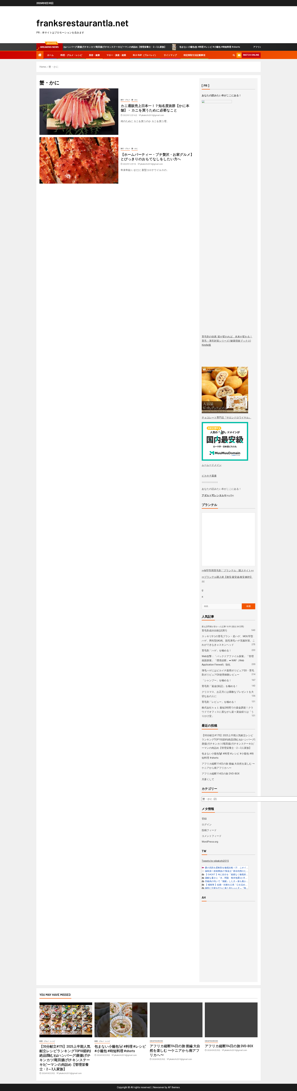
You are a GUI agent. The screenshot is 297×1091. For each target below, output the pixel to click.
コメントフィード (212, 836)
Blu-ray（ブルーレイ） (145, 55)
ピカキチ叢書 (209, 475)
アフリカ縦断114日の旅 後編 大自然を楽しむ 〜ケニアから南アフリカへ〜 (175, 1050)
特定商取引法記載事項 (194, 55)
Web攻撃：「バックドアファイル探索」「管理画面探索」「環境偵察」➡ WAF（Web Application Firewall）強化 (228, 660)
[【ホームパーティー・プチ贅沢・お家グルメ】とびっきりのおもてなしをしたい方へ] (78, 160)
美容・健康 (94, 55)
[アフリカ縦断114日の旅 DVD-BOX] (231, 1019)
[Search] (234, 55)
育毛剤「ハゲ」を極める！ (216, 650)
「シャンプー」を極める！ (216, 680)
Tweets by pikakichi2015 (215, 860)
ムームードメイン (212, 465)
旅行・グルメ (125, 100)
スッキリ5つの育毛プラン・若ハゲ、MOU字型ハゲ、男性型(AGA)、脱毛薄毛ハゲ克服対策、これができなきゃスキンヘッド (228, 640)
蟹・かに (134, 100)
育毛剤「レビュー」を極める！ (219, 701)
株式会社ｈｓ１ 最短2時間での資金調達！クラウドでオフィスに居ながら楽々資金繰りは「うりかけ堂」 (228, 711)
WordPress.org (210, 841)
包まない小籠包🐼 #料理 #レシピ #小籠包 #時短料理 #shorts (183, 47)
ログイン (207, 824)
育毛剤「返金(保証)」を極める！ (220, 686)
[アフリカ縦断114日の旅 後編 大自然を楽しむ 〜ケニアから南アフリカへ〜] (176, 1019)
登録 (204, 818)
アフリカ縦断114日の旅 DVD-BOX (220, 773)
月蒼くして (208, 779)
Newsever (158, 1087)
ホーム (50, 55)
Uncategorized (156, 1041)
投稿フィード (209, 830)
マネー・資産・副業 (116, 55)
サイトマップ (170, 55)
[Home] (40, 55)
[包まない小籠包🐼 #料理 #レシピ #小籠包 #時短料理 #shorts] (121, 1019)
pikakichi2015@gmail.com (152, 115)
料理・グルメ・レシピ (71, 55)
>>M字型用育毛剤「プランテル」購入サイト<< (228, 570)
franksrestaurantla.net (82, 22)
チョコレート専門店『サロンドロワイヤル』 (226, 417)
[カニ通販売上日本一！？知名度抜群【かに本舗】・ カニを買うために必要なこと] (78, 111)
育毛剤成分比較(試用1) (214, 630)
